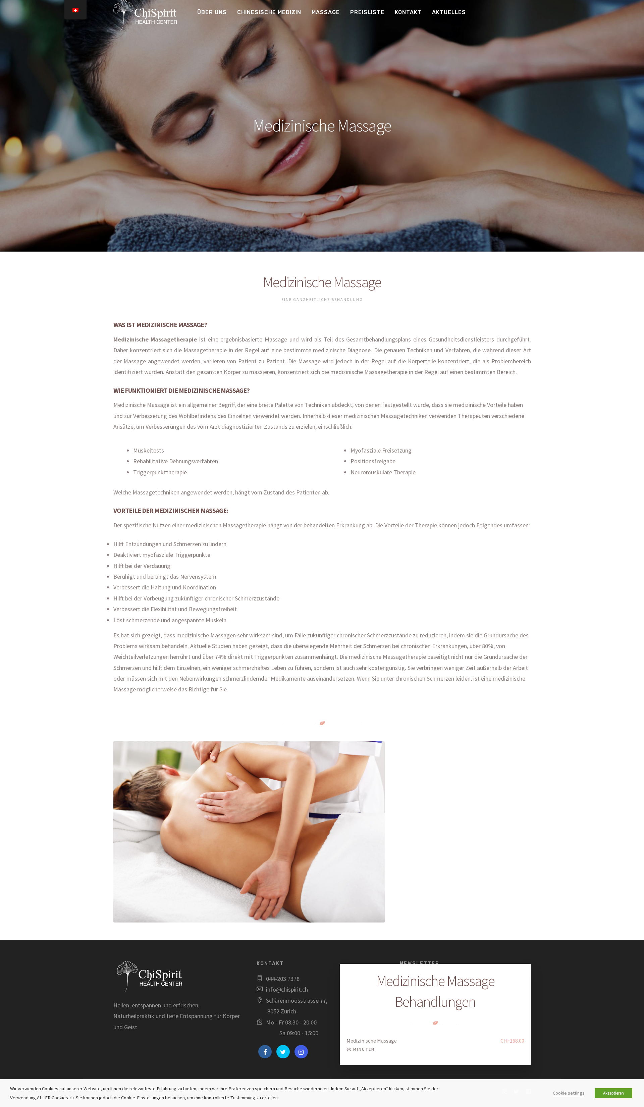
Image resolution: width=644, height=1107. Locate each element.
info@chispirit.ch (287, 989)
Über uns (212, 12)
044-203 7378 (283, 979)
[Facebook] (265, 1051)
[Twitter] (283, 1051)
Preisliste (367, 12)
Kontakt (408, 12)
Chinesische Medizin (269, 12)
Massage (326, 12)
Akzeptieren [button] (613, 1093)
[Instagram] (301, 1051)
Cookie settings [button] (569, 1093)
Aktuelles (449, 12)
